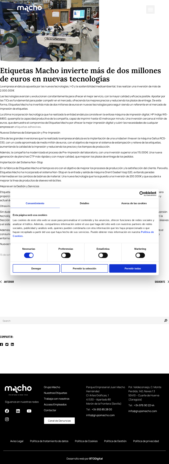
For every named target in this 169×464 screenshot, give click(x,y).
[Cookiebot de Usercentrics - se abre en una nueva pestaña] (141, 193)
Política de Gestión (115, 441)
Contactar (50, 410)
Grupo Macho (52, 387)
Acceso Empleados (55, 404)
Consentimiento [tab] (35, 203)
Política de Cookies (86, 441)
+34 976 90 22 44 (144, 405)
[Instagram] (7, 419)
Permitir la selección (84, 268)
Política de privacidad (146, 441)
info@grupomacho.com (100, 415)
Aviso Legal (16, 441)
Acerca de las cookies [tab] (134, 203)
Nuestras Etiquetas (55, 393)
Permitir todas (133, 268)
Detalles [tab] (84, 203)
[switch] (66, 255)
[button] (150, 9)
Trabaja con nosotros (56, 398)
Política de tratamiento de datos (49, 441)
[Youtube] (29, 411)
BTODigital (96, 458)
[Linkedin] (18, 411)
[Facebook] (7, 411)
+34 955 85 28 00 (102, 409)
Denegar (36, 268)
